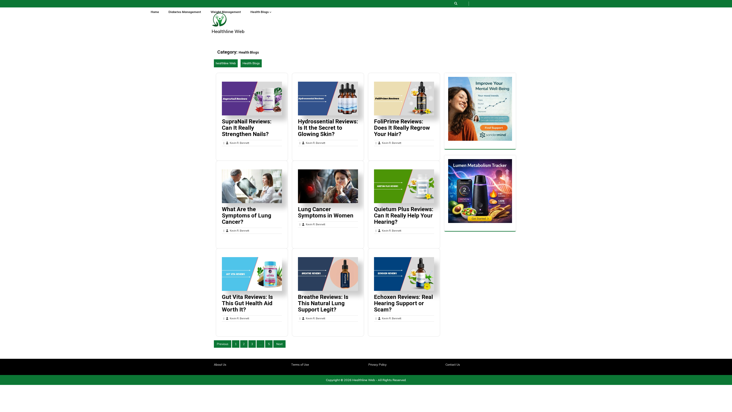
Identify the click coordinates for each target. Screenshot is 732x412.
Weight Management (226, 12)
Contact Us (452, 364)
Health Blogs (259, 12)
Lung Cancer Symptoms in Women (325, 212)
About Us (220, 364)
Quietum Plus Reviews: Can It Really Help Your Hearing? (403, 215)
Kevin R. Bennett (236, 143)
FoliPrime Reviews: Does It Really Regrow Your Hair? (402, 127)
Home (155, 12)
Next (279, 344)
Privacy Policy (377, 364)
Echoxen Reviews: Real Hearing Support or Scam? (403, 303)
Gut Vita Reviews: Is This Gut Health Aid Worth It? (247, 303)
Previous (222, 344)
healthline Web (228, 31)
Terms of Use (300, 364)
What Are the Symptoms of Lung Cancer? (246, 215)
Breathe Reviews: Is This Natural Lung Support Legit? (323, 303)
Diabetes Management (185, 12)
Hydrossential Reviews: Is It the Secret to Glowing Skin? (328, 127)
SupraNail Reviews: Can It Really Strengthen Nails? (246, 127)
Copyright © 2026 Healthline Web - (352, 380)
